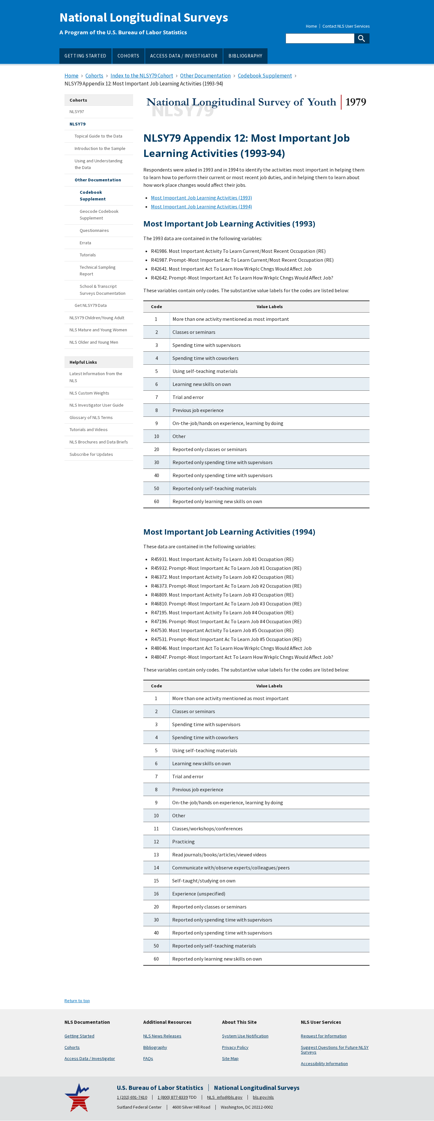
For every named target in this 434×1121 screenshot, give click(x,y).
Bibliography (155, 1047)
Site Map (230, 1058)
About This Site (239, 1022)
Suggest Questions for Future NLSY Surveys (335, 1049)
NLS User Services (321, 1022)
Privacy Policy (235, 1047)
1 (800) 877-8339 (173, 1097)
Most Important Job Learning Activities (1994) (201, 206)
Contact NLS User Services (346, 26)
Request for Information (324, 1036)
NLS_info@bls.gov (224, 1097)
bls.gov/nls (263, 1097)
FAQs (148, 1058)
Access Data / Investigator (89, 1058)
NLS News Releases (162, 1036)
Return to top (77, 1000)
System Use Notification (245, 1036)
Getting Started (79, 1036)
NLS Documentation (87, 1022)
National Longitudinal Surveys (143, 17)
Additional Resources (167, 1022)
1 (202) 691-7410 (132, 1097)
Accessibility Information (324, 1063)
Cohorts (72, 1047)
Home (311, 26)
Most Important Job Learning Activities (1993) (201, 197)
